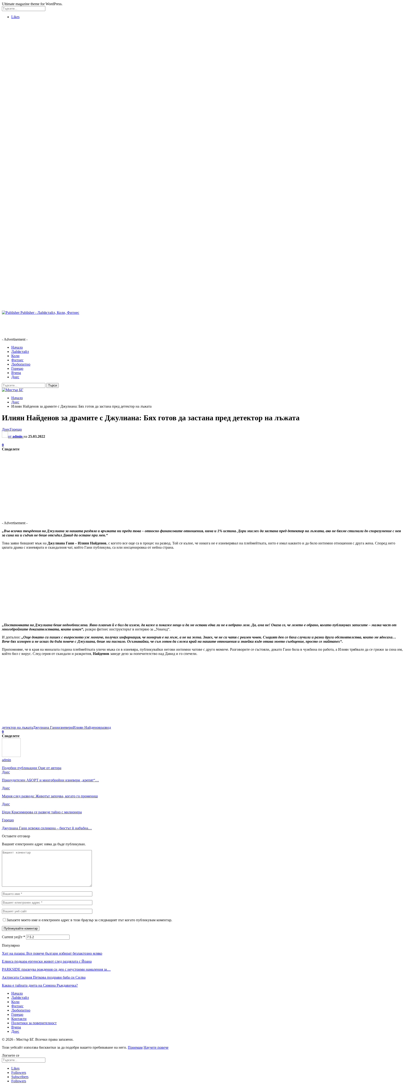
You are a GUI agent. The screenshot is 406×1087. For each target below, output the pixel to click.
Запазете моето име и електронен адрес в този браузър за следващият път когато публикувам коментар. (89, 920)
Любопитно (20, 364)
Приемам (135, 1047)
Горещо (17, 368)
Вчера (16, 373)
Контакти (19, 1019)
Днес (15, 377)
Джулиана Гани (45, 727)
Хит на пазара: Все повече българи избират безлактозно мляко (52, 953)
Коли (15, 356)
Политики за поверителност (34, 1023)
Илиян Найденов (86, 727)
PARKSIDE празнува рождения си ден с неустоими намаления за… (56, 969)
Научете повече (156, 1047)
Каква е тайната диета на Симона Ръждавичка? (40, 985)
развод (105, 727)
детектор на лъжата (17, 727)
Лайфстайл (20, 352)
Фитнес (17, 360)
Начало (17, 347)
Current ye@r (13, 937)
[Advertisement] (20, 93)
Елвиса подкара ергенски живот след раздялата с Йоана (47, 961)
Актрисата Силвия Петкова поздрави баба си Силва (44, 977)
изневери (65, 727)
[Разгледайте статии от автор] (11, 756)
